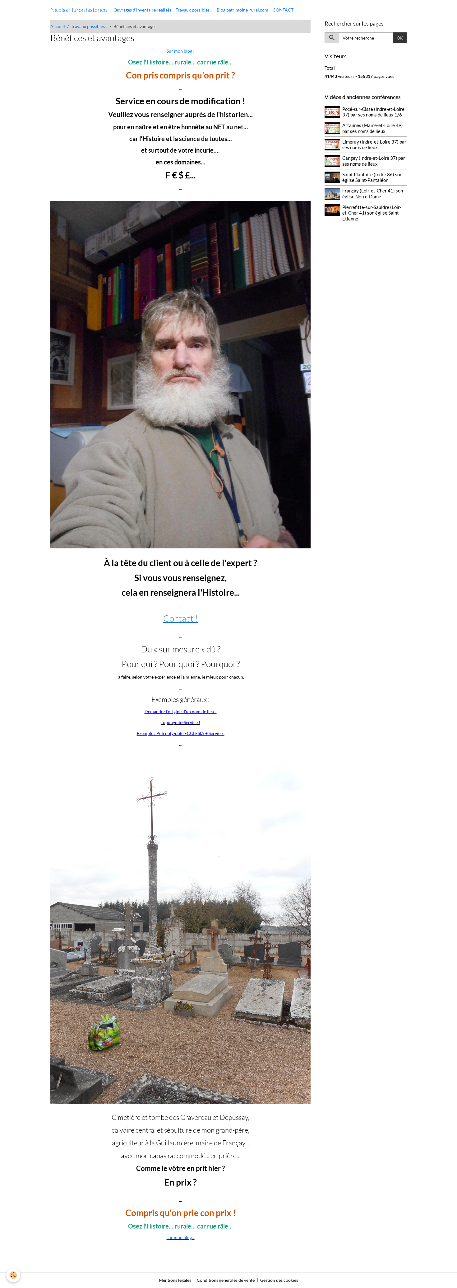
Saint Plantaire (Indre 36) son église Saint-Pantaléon (372, 177)
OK (400, 37)
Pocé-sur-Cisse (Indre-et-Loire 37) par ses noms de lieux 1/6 (373, 111)
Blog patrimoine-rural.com (242, 9)
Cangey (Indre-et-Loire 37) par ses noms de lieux (373, 160)
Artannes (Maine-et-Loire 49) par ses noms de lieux (372, 128)
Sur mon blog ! (181, 51)
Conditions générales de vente (226, 1280)
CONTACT (283, 9)
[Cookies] (13, 1275)
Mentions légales (175, 1280)
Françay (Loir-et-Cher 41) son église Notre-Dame (372, 193)
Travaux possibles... (194, 9)
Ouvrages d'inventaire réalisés (142, 9)
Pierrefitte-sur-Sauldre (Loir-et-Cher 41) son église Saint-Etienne (371, 212)
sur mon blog (179, 1237)
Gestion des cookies (279, 1280)
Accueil (57, 26)
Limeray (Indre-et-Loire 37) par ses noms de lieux (374, 144)
